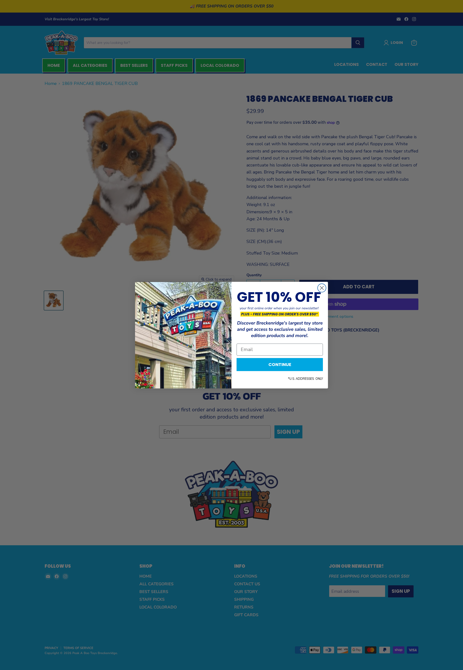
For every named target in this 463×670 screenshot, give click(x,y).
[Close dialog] (322, 288)
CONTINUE (279, 364)
